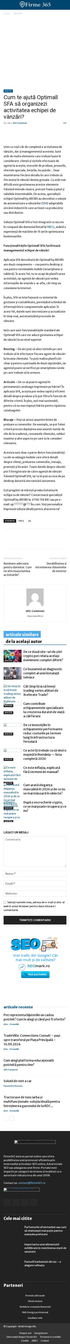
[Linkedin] (15, 541)
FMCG (21, 520)
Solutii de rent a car (18, 1081)
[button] (64, 5)
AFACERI (18, 13)
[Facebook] (7, 541)
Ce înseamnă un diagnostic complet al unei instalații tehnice (42, 673)
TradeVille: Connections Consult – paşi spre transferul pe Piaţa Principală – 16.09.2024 (32, 1040)
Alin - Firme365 (11, 1024)
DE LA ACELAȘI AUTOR (24, 641)
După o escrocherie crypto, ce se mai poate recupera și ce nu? (44, 806)
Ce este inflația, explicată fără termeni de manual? (41, 770)
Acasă (7, 13)
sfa (29, 520)
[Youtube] (33, 1202)
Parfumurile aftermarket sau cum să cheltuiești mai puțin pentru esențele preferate (45, 1231)
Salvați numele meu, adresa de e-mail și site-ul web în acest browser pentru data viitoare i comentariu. (34, 906)
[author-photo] (35, 605)
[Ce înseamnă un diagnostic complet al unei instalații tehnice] (13, 673)
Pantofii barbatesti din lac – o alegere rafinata (42, 1263)
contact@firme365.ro (31, 1183)
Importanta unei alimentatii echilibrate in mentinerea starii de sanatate (45, 1248)
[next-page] (11, 820)
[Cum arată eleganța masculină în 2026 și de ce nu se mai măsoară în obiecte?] (13, 796)
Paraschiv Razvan (13, 1085)
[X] (40, 541)
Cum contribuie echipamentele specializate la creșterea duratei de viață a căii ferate (43, 710)
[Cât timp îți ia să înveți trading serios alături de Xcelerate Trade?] (13, 695)
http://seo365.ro (35, 616)
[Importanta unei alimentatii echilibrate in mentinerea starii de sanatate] (13, 1249)
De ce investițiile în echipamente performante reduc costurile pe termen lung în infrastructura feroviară (42, 733)
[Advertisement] (35, 52)
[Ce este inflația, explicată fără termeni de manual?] (13, 775)
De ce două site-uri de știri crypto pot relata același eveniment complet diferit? (43, 656)
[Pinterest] (32, 541)
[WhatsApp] (23, 541)
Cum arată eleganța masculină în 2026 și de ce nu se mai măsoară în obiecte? (44, 789)
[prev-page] (6, 820)
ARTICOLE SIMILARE (22, 634)
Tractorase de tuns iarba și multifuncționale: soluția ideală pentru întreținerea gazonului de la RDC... (32, 1101)
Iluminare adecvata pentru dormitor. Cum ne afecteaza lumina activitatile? (18, 569)
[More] (48, 541)
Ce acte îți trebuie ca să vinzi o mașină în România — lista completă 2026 (44, 754)
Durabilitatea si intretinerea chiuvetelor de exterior (50, 567)
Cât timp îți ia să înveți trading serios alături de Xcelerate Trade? (40, 690)
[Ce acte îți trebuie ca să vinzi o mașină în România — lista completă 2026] (13, 754)
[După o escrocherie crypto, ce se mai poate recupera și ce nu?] (13, 811)
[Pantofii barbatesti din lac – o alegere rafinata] (13, 1266)
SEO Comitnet (20, 123)
